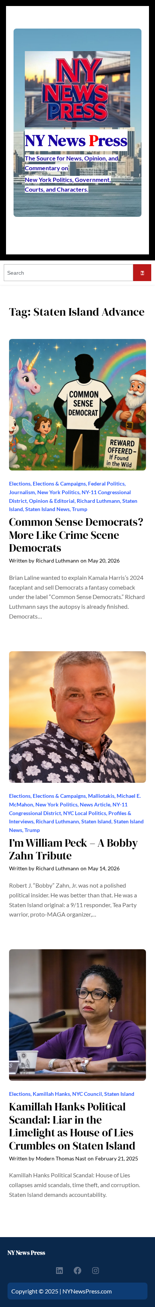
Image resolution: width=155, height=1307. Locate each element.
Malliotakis (101, 796)
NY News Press (26, 1252)
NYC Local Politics (84, 813)
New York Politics (58, 492)
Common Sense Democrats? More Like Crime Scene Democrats (76, 535)
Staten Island (96, 821)
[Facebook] (77, 1270)
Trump (79, 509)
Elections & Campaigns (59, 483)
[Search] (142, 272)
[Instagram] (95, 1270)
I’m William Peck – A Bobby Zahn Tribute (73, 849)
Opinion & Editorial (51, 501)
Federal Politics (106, 483)
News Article (95, 804)
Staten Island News (47, 509)
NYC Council (87, 1094)
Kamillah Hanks (51, 1094)
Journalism (22, 492)
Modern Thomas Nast (61, 1158)
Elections (19, 483)
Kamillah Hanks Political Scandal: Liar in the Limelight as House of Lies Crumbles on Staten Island (72, 1126)
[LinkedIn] (59, 1270)
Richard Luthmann (98, 501)
